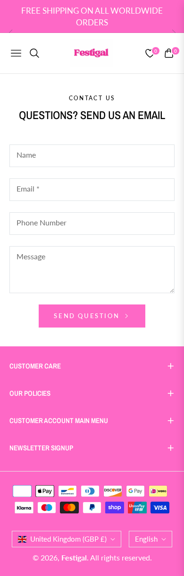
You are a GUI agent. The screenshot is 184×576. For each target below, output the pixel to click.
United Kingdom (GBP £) (68, 539)
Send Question (88, 316)
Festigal (74, 557)
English (146, 539)
